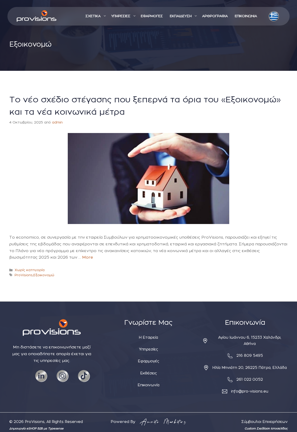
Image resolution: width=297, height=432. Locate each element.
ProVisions (24, 275)
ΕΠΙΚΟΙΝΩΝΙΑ (246, 16)
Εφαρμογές (148, 361)
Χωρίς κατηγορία (30, 270)
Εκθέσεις (148, 373)
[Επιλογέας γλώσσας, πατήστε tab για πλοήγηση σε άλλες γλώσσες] (274, 16)
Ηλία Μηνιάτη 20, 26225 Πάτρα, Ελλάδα (249, 368)
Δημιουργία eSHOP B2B (26, 428)
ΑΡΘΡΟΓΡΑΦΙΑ (215, 16)
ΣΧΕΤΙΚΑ (93, 16)
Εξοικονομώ (43, 275)
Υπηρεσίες (148, 349)
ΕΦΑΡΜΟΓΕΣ (152, 16)
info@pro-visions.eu (249, 391)
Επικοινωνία (148, 385)
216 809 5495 (249, 355)
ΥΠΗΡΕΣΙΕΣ (120, 16)
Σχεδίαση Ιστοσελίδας (272, 428)
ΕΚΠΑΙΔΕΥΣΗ (181, 16)
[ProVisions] (36, 16)
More (87, 257)
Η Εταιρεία (148, 337)
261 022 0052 (249, 379)
